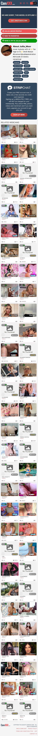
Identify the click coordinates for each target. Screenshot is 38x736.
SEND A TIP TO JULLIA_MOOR (15, 41)
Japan (4, 221)
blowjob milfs (18, 79)
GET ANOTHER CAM (19, 21)
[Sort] (21, 3)
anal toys (25, 62)
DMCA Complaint (21, 728)
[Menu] (24, 3)
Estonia (5, 719)
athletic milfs (17, 69)
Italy (4, 142)
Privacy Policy (32, 728)
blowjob (25, 76)
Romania (23, 301)
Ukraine (23, 261)
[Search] (27, 3)
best (26, 72)
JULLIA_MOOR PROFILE (13, 31)
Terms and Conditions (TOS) (24, 731)
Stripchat (16, 62)
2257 (35, 731)
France (23, 500)
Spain (4, 540)
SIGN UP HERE (19, 115)
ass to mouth (18, 66)
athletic (27, 66)
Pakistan (5, 361)
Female (4, 139)
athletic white (18, 72)
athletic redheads (30, 69)
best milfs (17, 76)
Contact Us (33, 733)
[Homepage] (8, 3)
